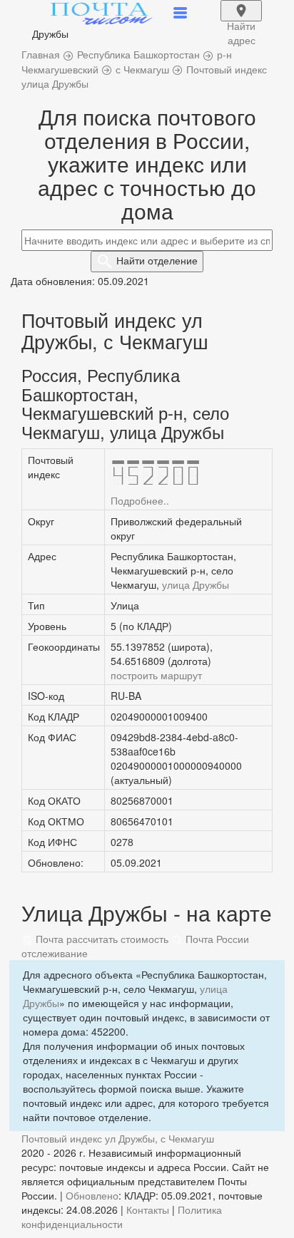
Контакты (147, 1209)
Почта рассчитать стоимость (100, 939)
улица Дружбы (195, 584)
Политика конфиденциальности (121, 1216)
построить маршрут (156, 675)
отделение (157, 260)
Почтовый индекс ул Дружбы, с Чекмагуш (117, 1138)
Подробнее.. (140, 500)
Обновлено (92, 1195)
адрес (241, 20)
